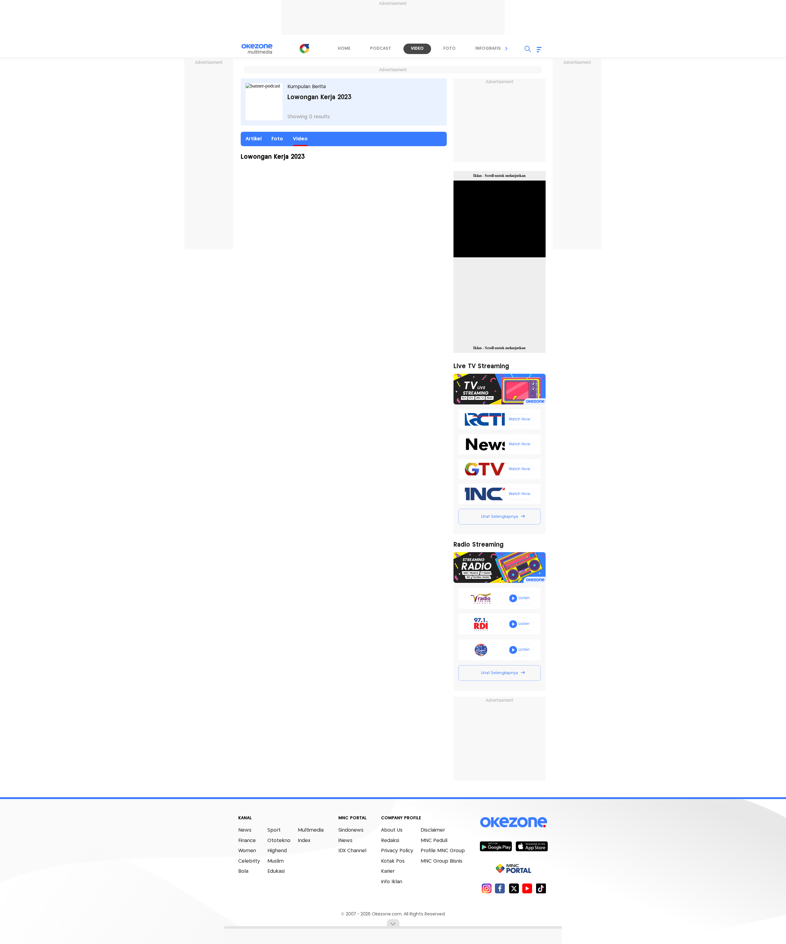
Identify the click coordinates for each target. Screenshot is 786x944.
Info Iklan (391, 882)
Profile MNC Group (443, 850)
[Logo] (304, 48)
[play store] (496, 846)
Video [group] (417, 48)
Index (304, 840)
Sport (274, 830)
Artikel (254, 139)
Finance (247, 840)
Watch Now (519, 419)
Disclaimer (433, 830)
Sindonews (351, 830)
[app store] (532, 846)
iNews (345, 840)
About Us (392, 830)
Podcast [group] (380, 48)
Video (300, 139)
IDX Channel (352, 850)
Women (247, 850)
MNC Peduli (434, 840)
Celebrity (249, 861)
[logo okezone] (513, 822)
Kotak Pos (393, 861)
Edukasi (276, 871)
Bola (243, 871)
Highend (277, 850)
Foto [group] (449, 48)
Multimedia (311, 830)
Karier (388, 871)
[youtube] (527, 888)
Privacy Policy (397, 850)
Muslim (275, 861)
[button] (506, 48)
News (244, 830)
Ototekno (278, 840)
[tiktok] (541, 888)
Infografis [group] (488, 48)
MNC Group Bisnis (441, 861)
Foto (277, 139)
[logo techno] (261, 49)
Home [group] (344, 48)
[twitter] (514, 888)
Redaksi (390, 840)
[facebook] (500, 888)
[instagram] (486, 888)
